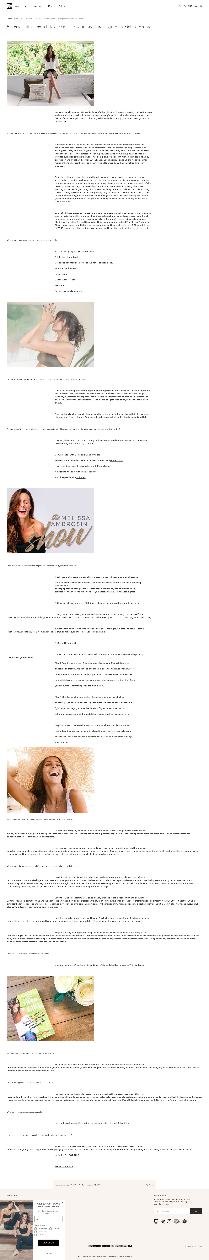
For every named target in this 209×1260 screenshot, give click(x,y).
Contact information (126, 1257)
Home (9, 19)
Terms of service (101, 1257)
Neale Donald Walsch (90, 454)
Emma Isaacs (103, 466)
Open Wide (99, 964)
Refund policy (81, 1257)
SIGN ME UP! (48, 1243)
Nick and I (81, 477)
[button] (180, 6)
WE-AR (195, 1246)
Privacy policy (90, 1257)
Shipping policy (113, 1257)
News (16, 19)
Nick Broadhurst (88, 471)
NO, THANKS (48, 1253)
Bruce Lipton (116, 460)
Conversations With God (126, 964)
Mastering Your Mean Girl (77, 964)
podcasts (51, 429)
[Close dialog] (62, 1202)
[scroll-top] (204, 1255)
